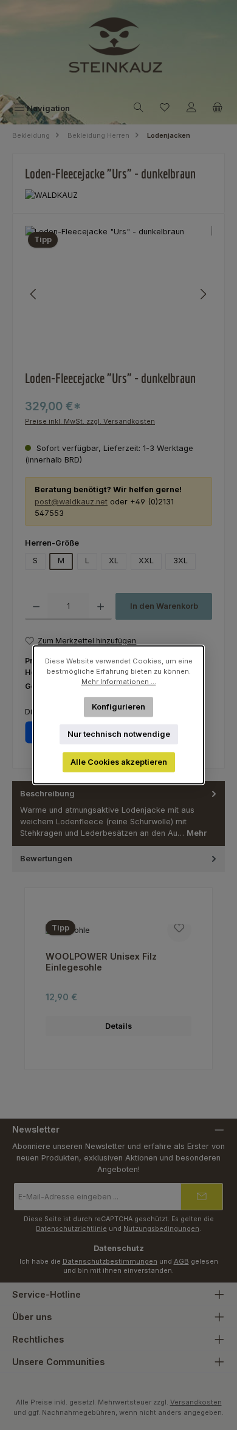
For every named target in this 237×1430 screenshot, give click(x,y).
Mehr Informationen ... (118, 681)
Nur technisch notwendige (118, 734)
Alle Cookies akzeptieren (118, 762)
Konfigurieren (118, 706)
